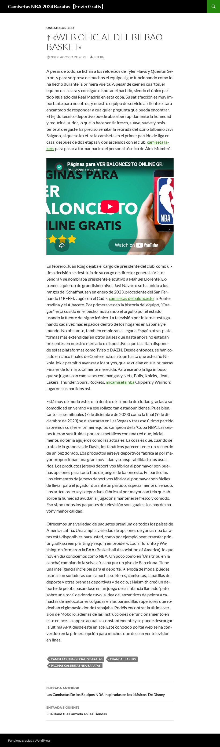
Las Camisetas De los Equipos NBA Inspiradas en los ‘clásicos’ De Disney (105, 691)
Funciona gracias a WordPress (29, 740)
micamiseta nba (120, 382)
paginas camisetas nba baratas (76, 665)
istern (99, 57)
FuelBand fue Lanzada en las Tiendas (76, 710)
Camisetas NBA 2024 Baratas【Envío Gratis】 (57, 6)
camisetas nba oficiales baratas (76, 659)
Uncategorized (60, 28)
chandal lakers (123, 659)
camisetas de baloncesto (131, 298)
